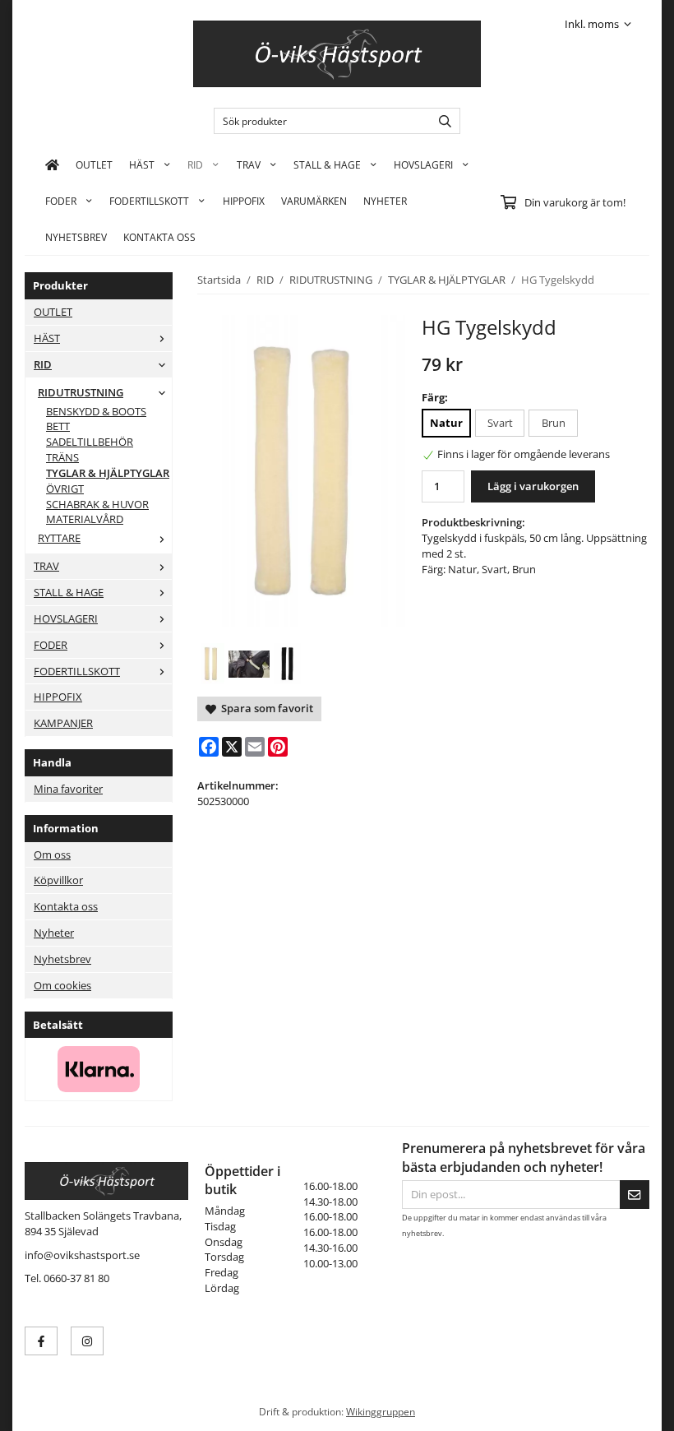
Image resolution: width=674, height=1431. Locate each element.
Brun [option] (554, 422)
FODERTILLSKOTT (149, 200)
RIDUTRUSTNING (80, 392)
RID (195, 164)
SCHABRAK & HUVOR (97, 504)
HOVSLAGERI (423, 164)
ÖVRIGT (65, 488)
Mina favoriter (68, 788)
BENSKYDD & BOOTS (96, 411)
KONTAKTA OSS (159, 236)
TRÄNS (62, 457)
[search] (440, 121)
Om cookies (62, 985)
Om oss (52, 854)
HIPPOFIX (244, 200)
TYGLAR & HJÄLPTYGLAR (107, 472)
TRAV (249, 164)
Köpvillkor (58, 880)
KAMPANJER (63, 723)
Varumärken (314, 200)
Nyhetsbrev (76, 236)
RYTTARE (59, 537)
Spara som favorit (264, 708)
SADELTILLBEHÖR (89, 441)
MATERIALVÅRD (84, 519)
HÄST (142, 164)
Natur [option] (446, 422)
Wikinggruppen (380, 1411)
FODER (60, 200)
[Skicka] (634, 1194)
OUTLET (94, 164)
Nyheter (385, 200)
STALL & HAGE (327, 164)
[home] (52, 164)
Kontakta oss (66, 906)
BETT (58, 426)
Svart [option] (500, 422)
